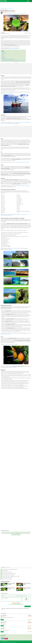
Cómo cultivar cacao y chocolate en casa (10, 344)
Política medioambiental (5, 532)
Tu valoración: (10, 604)
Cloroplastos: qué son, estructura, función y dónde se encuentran (10, 576)
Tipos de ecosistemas (5, 570)
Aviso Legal (15, 641)
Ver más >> (23, 61)
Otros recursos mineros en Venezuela (8, 59)
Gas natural (4, 53)
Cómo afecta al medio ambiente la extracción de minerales (20, 162)
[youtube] (5, 638)
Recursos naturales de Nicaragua (11, 584)
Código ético (13, 642)
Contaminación (28, 532)
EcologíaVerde (2, 8)
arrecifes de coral (9, 225)
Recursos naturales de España (14, 48)
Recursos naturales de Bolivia (27, 584)
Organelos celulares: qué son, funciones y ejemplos (9, 573)
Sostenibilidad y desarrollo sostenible (19, 532)
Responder (2, 619)
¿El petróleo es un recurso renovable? (8, 93)
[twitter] (2, 638)
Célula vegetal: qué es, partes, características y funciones (9, 569)
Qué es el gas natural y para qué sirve (17, 122)
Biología (19, 534)
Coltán (4, 56)
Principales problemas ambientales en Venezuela (21, 185)
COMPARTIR (28, 1)
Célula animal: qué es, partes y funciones (7, 577)
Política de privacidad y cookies (21, 641)
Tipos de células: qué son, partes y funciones (8, 574)
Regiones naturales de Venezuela (16, 248)
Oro (3, 55)
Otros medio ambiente (10, 8)
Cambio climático (14, 534)
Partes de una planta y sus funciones (7, 572)
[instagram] (3, 638)
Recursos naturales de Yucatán (11, 588)
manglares (25, 226)
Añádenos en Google (28, 33)
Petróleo (4, 52)
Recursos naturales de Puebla (27, 588)
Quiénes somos (12, 641)
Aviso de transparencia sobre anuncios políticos (6, 642)
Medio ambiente (6, 8)
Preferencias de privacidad (28, 641)
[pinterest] (7, 638)
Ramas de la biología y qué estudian (7, 579)
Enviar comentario (27, 606)
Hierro (4, 54)
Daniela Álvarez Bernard (6, 13)
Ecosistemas (11, 532)
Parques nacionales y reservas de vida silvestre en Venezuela (12, 60)
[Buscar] (30, 1)
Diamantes (4, 58)
